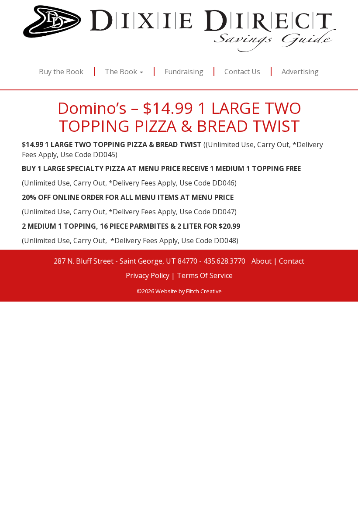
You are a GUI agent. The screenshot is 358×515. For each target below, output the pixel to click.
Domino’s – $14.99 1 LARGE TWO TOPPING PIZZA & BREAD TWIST (179, 117)
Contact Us (243, 71)
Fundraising (184, 71)
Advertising (300, 71)
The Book (122, 71)
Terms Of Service (205, 275)
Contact (291, 261)
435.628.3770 (225, 261)
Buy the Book (61, 71)
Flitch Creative (204, 291)
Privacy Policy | (150, 275)
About (261, 261)
